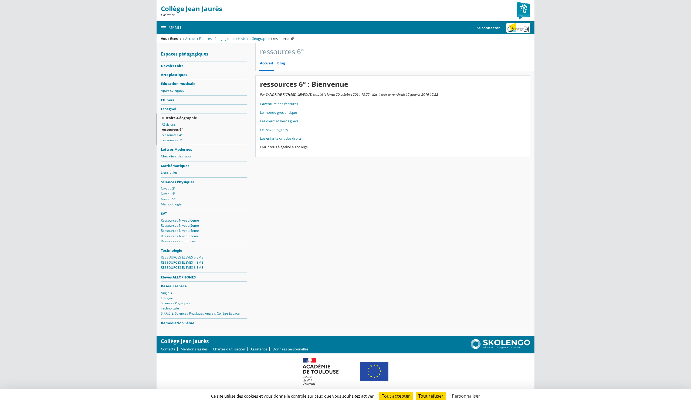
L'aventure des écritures (279, 103)
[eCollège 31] (518, 27)
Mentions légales (194, 349)
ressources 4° (172, 135)
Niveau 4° (168, 193)
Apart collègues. (173, 90)
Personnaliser (466, 396)
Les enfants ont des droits (281, 138)
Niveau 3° (168, 188)
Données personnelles (290, 349)
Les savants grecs (274, 129)
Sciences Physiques (177, 182)
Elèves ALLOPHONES (178, 277)
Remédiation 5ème (177, 323)
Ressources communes (178, 241)
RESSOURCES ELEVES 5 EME (182, 257)
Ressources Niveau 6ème (180, 220)
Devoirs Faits (172, 65)
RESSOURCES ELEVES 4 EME (182, 262)
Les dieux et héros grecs (279, 121)
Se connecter (488, 27)
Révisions (169, 124)
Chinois (167, 100)
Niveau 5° (168, 199)
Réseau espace (174, 286)
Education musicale (178, 83)
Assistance (258, 349)
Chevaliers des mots (176, 156)
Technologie (171, 250)
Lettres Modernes (176, 149)
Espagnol (168, 108)
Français (167, 298)
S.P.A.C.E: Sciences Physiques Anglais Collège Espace (200, 313)
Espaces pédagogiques (217, 38)
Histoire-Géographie (254, 38)
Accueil (190, 38)
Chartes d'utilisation (229, 349)
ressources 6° (172, 129)
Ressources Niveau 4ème (180, 230)
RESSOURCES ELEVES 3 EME (182, 267)
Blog (281, 63)
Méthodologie (171, 204)
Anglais (166, 293)
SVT (164, 213)
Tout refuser (430, 396)
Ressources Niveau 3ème (180, 236)
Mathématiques (175, 165)
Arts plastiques (174, 74)
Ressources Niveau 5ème (180, 225)
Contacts (168, 349)
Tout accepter (396, 396)
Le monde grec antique (278, 112)
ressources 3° (172, 140)
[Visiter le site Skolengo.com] (500, 347)
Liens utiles (169, 172)
